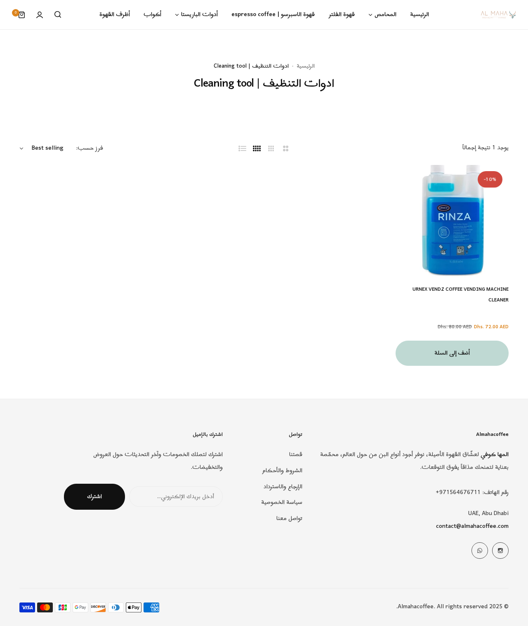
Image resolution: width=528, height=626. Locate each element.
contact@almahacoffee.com (472, 526)
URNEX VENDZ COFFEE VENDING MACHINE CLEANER (460, 295)
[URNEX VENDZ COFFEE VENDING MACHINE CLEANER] (452, 221)
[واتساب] (479, 550)
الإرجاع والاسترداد (283, 486)
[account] (40, 15)
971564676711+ (458, 492)
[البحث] (58, 15)
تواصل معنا (289, 518)
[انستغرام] (500, 550)
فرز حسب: (89, 148)
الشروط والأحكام (282, 470)
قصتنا (295, 454)
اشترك (94, 496)
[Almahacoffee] (498, 15)
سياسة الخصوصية (281, 502)
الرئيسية (306, 66)
